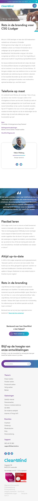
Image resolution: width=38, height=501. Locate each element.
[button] (34, 5)
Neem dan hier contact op (16, 313)
